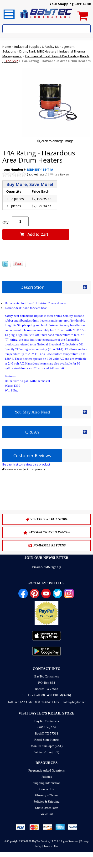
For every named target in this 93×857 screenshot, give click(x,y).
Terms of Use (51, 846)
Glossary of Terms (46, 795)
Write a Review (59, 174)
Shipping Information (47, 783)
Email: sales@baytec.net (70, 702)
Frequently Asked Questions (46, 770)
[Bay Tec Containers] (46, 19)
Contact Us (46, 789)
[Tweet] (5, 265)
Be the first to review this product (26, 464)
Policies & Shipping (47, 801)
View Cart (46, 814)
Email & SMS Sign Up (46, 567)
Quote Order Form (46, 807)
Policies (46, 776)
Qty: (5, 222)
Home (6, 46)
